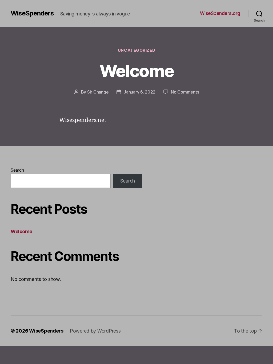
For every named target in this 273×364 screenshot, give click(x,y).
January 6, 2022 (139, 92)
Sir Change (98, 92)
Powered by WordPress (95, 331)
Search (17, 170)
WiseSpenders (32, 13)
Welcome (136, 70)
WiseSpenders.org (220, 13)
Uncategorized (136, 50)
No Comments (185, 92)
